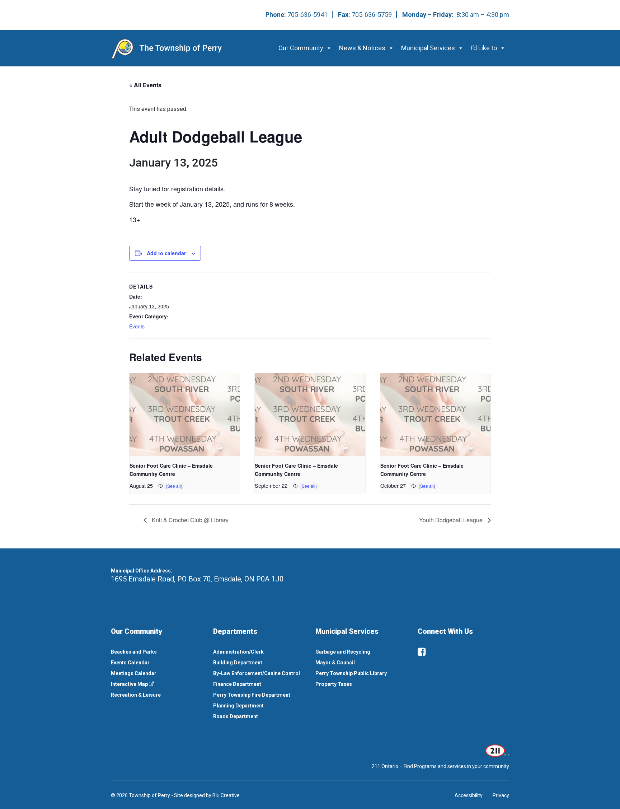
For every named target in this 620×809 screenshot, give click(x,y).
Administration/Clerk (238, 652)
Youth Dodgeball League (451, 520)
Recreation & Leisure (136, 695)
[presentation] (185, 414)
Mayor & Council (335, 662)
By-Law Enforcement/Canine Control (256, 673)
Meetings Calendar (133, 673)
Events (137, 326)
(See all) (174, 486)
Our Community (300, 48)
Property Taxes (333, 684)
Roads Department (235, 716)
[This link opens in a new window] (496, 750)
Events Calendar (130, 662)
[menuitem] (156, 651)
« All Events (145, 85)
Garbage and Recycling (342, 652)
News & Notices (362, 48)
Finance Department (237, 684)
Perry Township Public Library (351, 673)
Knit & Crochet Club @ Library (189, 520)
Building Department (237, 662)
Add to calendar (166, 253)
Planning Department (238, 706)
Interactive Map (130, 684)
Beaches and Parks (134, 652)
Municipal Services (428, 48)
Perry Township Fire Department (251, 695)
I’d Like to (484, 48)
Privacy (501, 795)
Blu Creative (226, 795)
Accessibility (469, 795)
